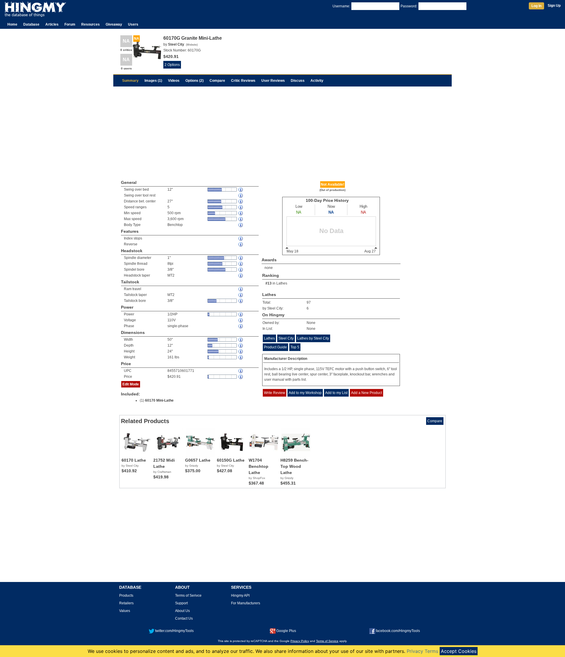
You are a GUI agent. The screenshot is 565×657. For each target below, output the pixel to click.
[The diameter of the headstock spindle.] (241, 258)
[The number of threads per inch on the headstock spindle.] (241, 264)
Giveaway (114, 24)
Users (133, 24)
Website (192, 44)
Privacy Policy (299, 641)
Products (126, 595)
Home (12, 24)
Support (181, 603)
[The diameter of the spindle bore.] (241, 269)
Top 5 (294, 347)
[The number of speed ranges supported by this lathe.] (241, 207)
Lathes (281, 283)
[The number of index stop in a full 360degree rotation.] (241, 238)
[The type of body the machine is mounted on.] (241, 225)
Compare (217, 81)
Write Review (274, 393)
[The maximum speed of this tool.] (241, 219)
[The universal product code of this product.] (241, 371)
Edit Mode (130, 384)
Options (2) (194, 81)
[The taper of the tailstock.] (241, 295)
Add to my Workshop (305, 393)
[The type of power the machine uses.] (241, 326)
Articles (52, 24)
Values (124, 611)
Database (31, 24)
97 (309, 302)
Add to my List (336, 393)
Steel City (286, 338)
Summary (130, 81)
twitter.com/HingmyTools (174, 631)
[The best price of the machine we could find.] (241, 377)
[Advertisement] (282, 130)
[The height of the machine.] (241, 351)
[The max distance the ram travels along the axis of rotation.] (241, 289)
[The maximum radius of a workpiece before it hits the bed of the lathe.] (241, 189)
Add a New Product (366, 393)
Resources (90, 24)
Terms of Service (327, 641)
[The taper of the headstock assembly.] (241, 275)
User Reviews (273, 81)
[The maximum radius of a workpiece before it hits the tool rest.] (241, 195)
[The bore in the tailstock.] (241, 301)
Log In (536, 6)
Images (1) (153, 81)
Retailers (126, 603)
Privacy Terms (422, 651)
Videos (174, 81)
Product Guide (275, 347)
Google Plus (286, 631)
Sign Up (554, 6)
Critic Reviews (243, 81)
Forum (69, 24)
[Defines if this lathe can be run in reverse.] (241, 244)
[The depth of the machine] (241, 345)
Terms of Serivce (188, 595)
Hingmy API (240, 595)
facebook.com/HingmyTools (398, 631)
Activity (316, 81)
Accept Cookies (458, 651)
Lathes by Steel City (313, 338)
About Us (182, 611)
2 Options (172, 65)
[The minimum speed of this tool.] (241, 213)
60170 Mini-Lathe (159, 400)
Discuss (298, 81)
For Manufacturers (245, 603)
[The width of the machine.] (241, 339)
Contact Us (184, 618)
